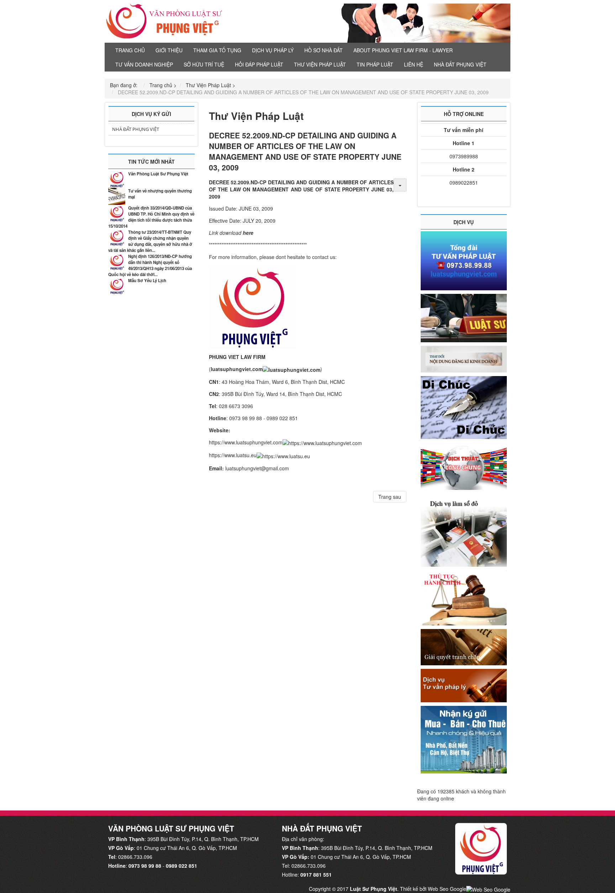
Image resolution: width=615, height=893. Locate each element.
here (248, 232)
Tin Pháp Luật (375, 64)
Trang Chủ (130, 50)
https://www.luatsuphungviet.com (246, 442)
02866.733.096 (135, 856)
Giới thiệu (169, 50)
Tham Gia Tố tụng (217, 50)
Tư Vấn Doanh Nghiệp (144, 64)
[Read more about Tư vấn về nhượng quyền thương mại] (116, 196)
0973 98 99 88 (144, 865)
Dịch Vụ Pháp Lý (273, 50)
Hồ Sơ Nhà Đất (323, 50)
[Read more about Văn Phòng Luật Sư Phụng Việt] (116, 179)
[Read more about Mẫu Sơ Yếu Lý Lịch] (116, 286)
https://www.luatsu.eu (233, 455)
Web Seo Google (447, 888)
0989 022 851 (181, 865)
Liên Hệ (413, 64)
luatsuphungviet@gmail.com (257, 468)
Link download (226, 232)
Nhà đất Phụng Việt (460, 64)
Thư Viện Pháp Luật (320, 64)
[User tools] (400, 185)
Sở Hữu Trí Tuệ (204, 64)
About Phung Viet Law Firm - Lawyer (403, 50)
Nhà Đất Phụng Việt (135, 129)
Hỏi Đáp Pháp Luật (259, 64)
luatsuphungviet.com (237, 368)
